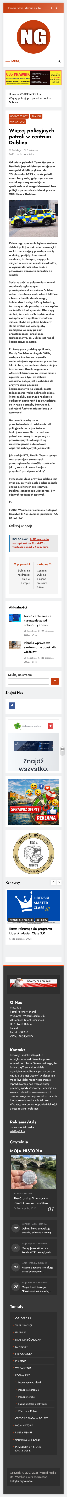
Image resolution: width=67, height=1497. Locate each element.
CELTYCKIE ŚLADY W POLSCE (31, 1418)
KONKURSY (41, 920)
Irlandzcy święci (26, 1397)
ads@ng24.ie (17, 1131)
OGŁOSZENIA (23, 1318)
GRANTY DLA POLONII (21, 920)
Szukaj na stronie (20, 675)
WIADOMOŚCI (17, 121)
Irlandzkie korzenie (28, 1390)
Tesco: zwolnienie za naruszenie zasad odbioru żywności (37, 620)
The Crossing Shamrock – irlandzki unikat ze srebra (31, 1200)
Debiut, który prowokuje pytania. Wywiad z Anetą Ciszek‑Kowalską (36, 1232)
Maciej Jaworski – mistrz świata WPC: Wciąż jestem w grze (37, 1252)
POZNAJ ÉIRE (22, 1375)
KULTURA (28, 1193)
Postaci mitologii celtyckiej (32, 1404)
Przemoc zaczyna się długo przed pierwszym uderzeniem (37, 1271)
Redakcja (16, 150)
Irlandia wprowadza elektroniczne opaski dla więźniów (40, 647)
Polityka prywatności (21, 1481)
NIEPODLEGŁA (23, 1354)
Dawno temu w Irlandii (30, 1382)
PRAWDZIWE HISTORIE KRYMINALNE (28, 1448)
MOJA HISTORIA (39, 1224)
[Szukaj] (55, 681)
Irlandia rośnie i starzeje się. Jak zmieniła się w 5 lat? (24, 8)
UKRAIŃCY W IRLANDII (28, 1440)
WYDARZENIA (23, 1368)
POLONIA (42, 1243)
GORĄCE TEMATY (18, 116)
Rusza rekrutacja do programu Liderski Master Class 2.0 (30, 931)
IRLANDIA (36, 116)
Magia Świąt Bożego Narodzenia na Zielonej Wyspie (35, 1291)
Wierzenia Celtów (27, 1411)
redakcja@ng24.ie (32, 1055)
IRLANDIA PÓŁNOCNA (28, 1340)
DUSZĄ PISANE (23, 1432)
